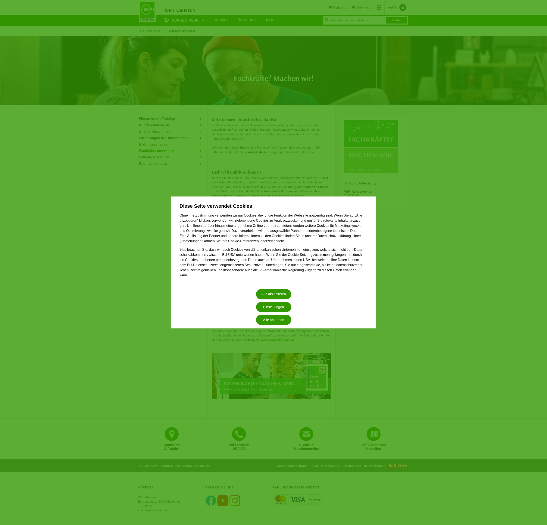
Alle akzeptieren (273, 294)
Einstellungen (273, 307)
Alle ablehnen (273, 320)
